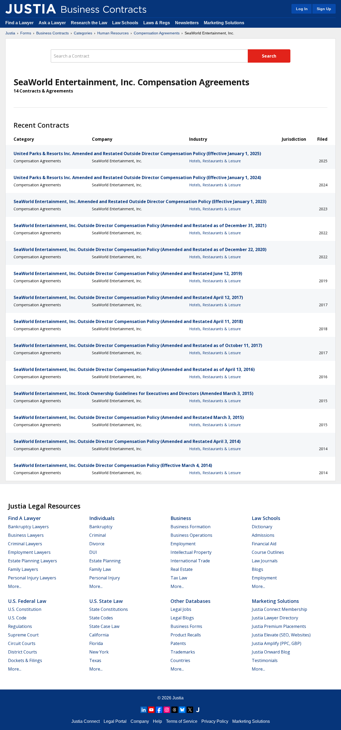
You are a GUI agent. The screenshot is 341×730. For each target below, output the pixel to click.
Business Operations (191, 535)
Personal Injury (104, 578)
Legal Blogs (182, 618)
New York (99, 652)
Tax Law (178, 578)
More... (14, 586)
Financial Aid (264, 544)
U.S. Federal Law (27, 601)
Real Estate (181, 569)
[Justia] (30, 9)
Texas (95, 660)
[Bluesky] (182, 710)
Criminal (97, 535)
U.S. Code (17, 618)
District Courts (22, 652)
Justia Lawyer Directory (275, 618)
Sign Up (324, 9)
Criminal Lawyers (25, 544)
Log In (302, 9)
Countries (180, 660)
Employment (183, 544)
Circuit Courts (21, 643)
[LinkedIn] (143, 710)
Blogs (257, 569)
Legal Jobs (180, 609)
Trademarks (182, 652)
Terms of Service (181, 721)
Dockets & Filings (25, 660)
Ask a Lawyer (53, 23)
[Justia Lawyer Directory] (197, 710)
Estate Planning (105, 561)
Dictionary (262, 527)
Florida (96, 643)
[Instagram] (167, 710)
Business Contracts (52, 33)
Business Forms (186, 626)
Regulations (20, 626)
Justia (10, 33)
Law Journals (265, 561)
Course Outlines (268, 552)
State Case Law (104, 626)
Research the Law (89, 23)
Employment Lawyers (29, 552)
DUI (93, 552)
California (99, 635)
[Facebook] (159, 710)
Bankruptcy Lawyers (28, 527)
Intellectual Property (191, 552)
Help (157, 721)
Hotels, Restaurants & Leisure (215, 160)
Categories (83, 33)
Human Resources (113, 33)
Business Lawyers (26, 535)
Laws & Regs (156, 23)
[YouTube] (151, 710)
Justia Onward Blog (271, 652)
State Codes (101, 618)
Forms (25, 33)
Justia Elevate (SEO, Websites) (281, 635)
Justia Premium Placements (279, 626)
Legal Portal (115, 721)
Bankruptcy (100, 527)
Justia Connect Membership (279, 609)
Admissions (263, 535)
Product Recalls (185, 635)
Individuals (102, 518)
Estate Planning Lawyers (32, 561)
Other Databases (190, 601)
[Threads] (174, 710)
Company (140, 721)
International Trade (190, 561)
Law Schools (125, 23)
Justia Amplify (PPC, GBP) (276, 643)
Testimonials (265, 660)
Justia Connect (85, 721)
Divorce (96, 544)
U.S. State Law (106, 601)
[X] (190, 710)
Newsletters (187, 23)
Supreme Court (23, 635)
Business (180, 518)
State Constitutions (108, 609)
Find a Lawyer (19, 23)
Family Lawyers (23, 569)
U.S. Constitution (24, 609)
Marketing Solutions (224, 23)
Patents (178, 643)
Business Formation (190, 527)
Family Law (100, 569)
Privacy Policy (214, 721)
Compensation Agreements (157, 33)
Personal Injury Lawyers (32, 578)
